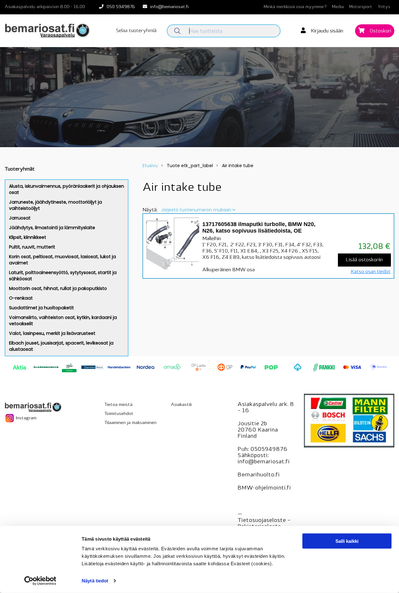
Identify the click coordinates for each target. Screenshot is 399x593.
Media (338, 7)
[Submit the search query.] (177, 31)
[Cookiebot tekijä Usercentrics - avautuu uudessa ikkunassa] (40, 581)
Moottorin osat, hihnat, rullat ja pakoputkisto (58, 288)
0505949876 (268, 449)
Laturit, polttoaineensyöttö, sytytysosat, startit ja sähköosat (63, 275)
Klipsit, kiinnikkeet (27, 237)
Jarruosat (20, 218)
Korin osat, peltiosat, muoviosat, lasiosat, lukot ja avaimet (62, 259)
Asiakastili (181, 405)
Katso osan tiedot (371, 271)
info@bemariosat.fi (169, 7)
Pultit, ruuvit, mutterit (32, 247)
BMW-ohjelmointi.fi (264, 488)
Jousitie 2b (252, 424)
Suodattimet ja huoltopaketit (41, 308)
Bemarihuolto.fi (259, 475)
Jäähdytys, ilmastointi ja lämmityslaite (52, 227)
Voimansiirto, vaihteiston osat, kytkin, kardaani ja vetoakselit (63, 320)
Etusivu (150, 165)
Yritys (383, 7)
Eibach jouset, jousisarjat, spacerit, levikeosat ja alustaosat (61, 346)
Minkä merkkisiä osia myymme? (295, 7)
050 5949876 (121, 7)
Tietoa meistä (118, 405)
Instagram (25, 418)
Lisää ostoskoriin (364, 260)
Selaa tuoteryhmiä (136, 30)
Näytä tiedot (95, 580)
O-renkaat (21, 298)
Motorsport (360, 7)
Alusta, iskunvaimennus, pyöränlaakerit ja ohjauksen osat (66, 189)
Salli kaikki (346, 541)
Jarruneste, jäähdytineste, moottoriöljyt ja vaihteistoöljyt (55, 205)
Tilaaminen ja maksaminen (130, 423)
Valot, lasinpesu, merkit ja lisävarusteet (52, 333)
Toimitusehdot (118, 414)
